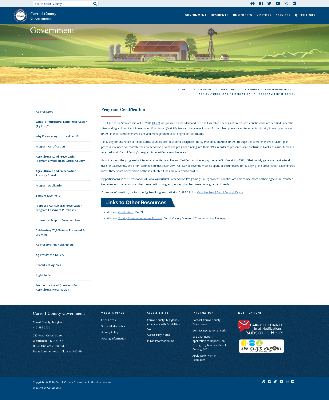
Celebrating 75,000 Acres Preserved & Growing (60, 232)
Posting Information (113, 338)
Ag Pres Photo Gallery (50, 255)
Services (283, 15)
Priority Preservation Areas (275, 128)
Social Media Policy (113, 326)
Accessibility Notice (159, 334)
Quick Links (305, 15)
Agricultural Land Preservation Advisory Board (56, 173)
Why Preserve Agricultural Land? (57, 136)
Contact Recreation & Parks (209, 330)
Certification (125, 212)
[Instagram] (286, 3)
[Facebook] (261, 3)
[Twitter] (269, 3)
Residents (219, 15)
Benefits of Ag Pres (48, 265)
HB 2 (156, 123)
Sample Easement (48, 195)
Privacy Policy (109, 332)
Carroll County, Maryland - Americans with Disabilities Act (163, 324)
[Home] (252, 3)
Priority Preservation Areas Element (140, 218)
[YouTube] (278, 3)
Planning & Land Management (268, 89)
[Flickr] (294, 3)
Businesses (242, 15)
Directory (229, 89)
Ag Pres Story (45, 111)
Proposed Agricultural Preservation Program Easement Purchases (59, 208)
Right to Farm (45, 275)
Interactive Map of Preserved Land (58, 220)
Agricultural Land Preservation (225, 93)
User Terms (108, 320)
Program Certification (50, 146)
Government (196, 15)
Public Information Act (160, 341)
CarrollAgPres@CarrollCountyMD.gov (220, 192)
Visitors (264, 15)
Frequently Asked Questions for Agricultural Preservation (57, 287)
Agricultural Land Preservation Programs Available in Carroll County (60, 159)
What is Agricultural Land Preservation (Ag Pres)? (61, 124)
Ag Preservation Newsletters (54, 244)
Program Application (49, 185)
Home (181, 89)
